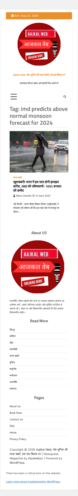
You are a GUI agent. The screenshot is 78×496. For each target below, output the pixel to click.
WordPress (17, 462)
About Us (15, 406)
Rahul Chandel (23, 195)
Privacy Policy (18, 439)
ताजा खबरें (17, 177)
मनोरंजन (13, 375)
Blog (12, 329)
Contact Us (16, 419)
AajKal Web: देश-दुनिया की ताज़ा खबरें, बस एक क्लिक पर (39, 75)
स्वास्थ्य (13, 388)
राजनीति (13, 381)
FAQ (12, 425)
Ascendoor (35, 458)
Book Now (16, 412)
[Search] (64, 96)
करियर (13, 336)
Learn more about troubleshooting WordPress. (33, 481)
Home (13, 432)
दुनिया (12, 362)
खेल (11, 342)
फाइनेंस (13, 368)
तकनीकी (13, 349)
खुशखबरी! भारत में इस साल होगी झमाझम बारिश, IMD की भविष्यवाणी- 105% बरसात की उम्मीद (37, 186)
